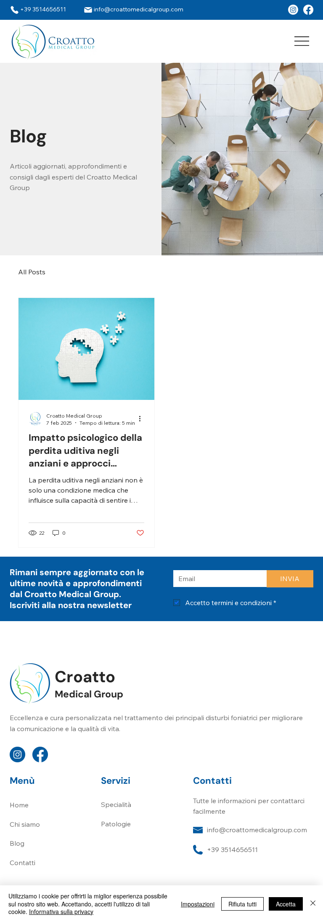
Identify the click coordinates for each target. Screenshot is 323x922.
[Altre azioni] (143, 419)
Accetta (286, 904)
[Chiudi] (313, 903)
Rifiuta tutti (242, 904)
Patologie (116, 824)
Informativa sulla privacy (61, 911)
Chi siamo (25, 824)
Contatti (22, 862)
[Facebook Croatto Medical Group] (293, 10)
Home (19, 805)
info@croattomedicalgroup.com (257, 830)
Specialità (116, 804)
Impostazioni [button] (197, 904)
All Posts (31, 272)
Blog (17, 843)
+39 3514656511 (232, 849)
